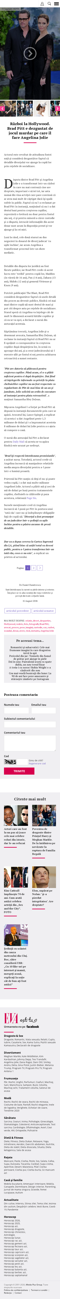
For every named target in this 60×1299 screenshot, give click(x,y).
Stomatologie (11, 1124)
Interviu (20, 1203)
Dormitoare (21, 1186)
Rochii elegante (39, 1104)
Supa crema (46, 1163)
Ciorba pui (20, 1169)
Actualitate (11, 1200)
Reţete (8, 1157)
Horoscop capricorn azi (16, 1252)
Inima (25, 1121)
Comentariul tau (14, 732)
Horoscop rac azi (13, 1240)
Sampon (27, 1084)
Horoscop (10, 1217)
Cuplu (51, 1039)
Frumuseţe (11, 1078)
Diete (7, 1141)
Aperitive (9, 1166)
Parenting (50, 1186)
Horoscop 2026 (12, 1220)
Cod (6, 756)
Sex (24, 1042)
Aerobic (20, 1144)
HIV (13, 1130)
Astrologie (9, 1234)
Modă (7, 1098)
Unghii (19, 1082)
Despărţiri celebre (26, 1206)
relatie (28, 620)
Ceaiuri (17, 1121)
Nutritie (50, 1144)
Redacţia (8, 1292)
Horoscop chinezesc (14, 1231)
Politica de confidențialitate (16, 1290)
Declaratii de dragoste (28, 1045)
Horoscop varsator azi (15, 1260)
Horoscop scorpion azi (16, 1255)
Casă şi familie (13, 1180)
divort (36, 620)
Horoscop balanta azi (15, 1269)
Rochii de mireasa (38, 1101)
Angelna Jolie (47, 630)
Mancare (8, 1161)
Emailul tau (38, 705)
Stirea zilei (30, 1203)
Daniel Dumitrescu (31, 584)
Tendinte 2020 (11, 1110)
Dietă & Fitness (13, 1137)
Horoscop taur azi (13, 1249)
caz (45, 627)
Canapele (9, 1186)
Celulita (43, 1084)
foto (26, 623)
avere (22, 630)
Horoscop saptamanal (15, 1275)
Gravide (35, 1189)
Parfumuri (29, 1082)
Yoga (45, 1141)
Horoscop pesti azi (14, 1263)
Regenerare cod (37, 763)
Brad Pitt (44, 623)
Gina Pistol (23, 1065)
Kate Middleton (30, 1056)
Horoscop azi (11, 1226)
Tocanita (25, 1163)
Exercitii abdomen (35, 1144)
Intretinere (10, 1144)
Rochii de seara (20, 1101)
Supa (6, 1163)
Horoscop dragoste (14, 1229)
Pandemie (13, 1209)
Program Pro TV (33, 1068)
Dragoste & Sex (13, 1036)
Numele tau (11, 705)
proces (15, 627)
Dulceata (15, 1163)
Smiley (47, 1062)
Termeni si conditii (39, 1290)
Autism (19, 1192)
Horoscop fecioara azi (15, 1246)
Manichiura (16, 1084)
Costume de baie (13, 1104)
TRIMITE (19, 771)
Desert (18, 1166)
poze (22, 627)
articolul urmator (43, 611)
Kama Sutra (33, 1042)
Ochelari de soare (37, 1107)
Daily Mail (19, 441)
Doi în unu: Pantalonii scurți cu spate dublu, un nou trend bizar (30, 663)
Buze (35, 1084)
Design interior (36, 1186)
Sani (6, 1084)
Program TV (18, 1068)
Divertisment (12, 1052)
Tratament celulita (28, 1087)
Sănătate (10, 1118)
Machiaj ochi (11, 1087)
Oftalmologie (33, 1127)
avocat (7, 627)
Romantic (20, 1039)
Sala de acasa (23, 1150)
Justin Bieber (37, 1065)
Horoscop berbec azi (15, 1272)
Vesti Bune (42, 1206)
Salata (43, 1161)
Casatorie (16, 1042)
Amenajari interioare (34, 1183)
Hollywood (9, 623)
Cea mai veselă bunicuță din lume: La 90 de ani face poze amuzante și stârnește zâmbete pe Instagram (30, 676)
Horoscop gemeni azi (15, 1243)
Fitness (14, 1141)
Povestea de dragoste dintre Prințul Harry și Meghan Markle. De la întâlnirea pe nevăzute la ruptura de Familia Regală (43, 841)
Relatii (44, 1039)
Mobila (50, 1183)
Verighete (22, 1107)
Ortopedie (21, 1130)
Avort (43, 1127)
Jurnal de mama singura (17, 1189)
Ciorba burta (34, 1169)
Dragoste (9, 1039)
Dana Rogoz (26, 1062)
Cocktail (35, 1163)
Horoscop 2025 (12, 1223)
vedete (19, 623)
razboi (51, 627)
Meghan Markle (12, 1056)
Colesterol (24, 1124)
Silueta (41, 1147)
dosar (15, 630)
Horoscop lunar (12, 1237)
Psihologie (34, 1121)
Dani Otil (38, 1062)
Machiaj (49, 1082)
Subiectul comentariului (19, 718)
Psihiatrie (32, 1130)
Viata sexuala (33, 1039)
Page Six (31, 498)
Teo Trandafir (39, 1059)
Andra (7, 1065)
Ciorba (24, 1161)
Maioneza (28, 1166)
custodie (38, 627)
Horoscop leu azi (13, 1266)
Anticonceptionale (40, 1124)
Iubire (7, 1042)
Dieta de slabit (12, 1147)
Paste (17, 1161)
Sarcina (8, 1121)
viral (28, 630)
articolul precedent (17, 611)
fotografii (34, 623)
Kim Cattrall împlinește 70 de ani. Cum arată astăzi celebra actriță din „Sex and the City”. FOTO (14, 901)
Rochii (11, 1082)
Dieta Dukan (25, 1141)
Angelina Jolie (11, 1062)
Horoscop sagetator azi (16, 1257)
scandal (8, 630)
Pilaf (36, 1166)
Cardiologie (19, 1127)
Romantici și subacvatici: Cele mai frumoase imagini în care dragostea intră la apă (30, 650)
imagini (29, 627)
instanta (35, 630)
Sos (38, 1161)
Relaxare (37, 1141)
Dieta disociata (28, 1147)
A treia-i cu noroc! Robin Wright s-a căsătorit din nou (30, 669)
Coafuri (40, 1082)
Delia (14, 1065)
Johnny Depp (24, 1059)
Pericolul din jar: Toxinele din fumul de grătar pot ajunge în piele (30, 657)
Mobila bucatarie (13, 1183)
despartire (45, 620)
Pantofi (26, 1104)
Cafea (51, 1161)
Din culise (9, 1203)
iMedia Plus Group (34, 1284)
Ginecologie (46, 1121)
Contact (18, 1292)
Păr (6, 1082)
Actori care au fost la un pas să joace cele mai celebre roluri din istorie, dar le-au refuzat (15, 836)
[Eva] (10, 3)
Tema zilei (42, 1203)
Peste (32, 1161)
